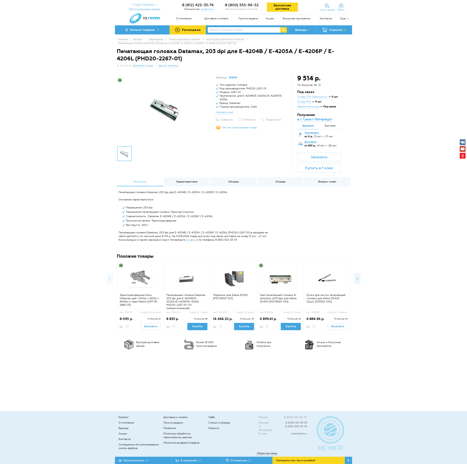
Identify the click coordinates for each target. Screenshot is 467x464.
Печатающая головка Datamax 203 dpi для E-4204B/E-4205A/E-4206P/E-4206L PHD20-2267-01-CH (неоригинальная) (186, 302)
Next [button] (357, 278)
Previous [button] (110, 278)
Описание (139, 181)
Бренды (124, 428)
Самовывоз (311, 132)
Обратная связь (267, 453)
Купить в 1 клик (319, 168)
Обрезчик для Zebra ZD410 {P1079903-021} (230, 297)
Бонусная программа (296, 18)
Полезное (169, 428)
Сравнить (226, 119)
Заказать (319, 157)
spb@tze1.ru (207, 9)
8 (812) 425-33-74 (198, 5)
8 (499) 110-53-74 (296, 422)
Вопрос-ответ (327, 181)
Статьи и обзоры (219, 422)
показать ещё (224, 112)
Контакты (326, 18)
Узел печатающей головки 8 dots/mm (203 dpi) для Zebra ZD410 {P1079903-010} (278, 298)
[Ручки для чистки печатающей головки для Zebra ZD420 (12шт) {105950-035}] (327, 279)
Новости (213, 428)
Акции (270, 18)
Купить (197, 326)
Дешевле (308, 125)
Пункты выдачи (248, 18)
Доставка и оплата (216, 18)
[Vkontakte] (463, 142)
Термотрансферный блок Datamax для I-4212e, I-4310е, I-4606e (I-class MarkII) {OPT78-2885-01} (140, 300)
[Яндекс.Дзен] (463, 156)
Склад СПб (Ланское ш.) (312, 96)
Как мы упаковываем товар (239, 127)
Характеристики (186, 181)
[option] (165, 110)
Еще (343, 18)
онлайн (191, 239)
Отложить (249, 119)
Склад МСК (304, 101)
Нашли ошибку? (168, 65)
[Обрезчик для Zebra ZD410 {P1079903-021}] (233, 279)
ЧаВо (211, 417)
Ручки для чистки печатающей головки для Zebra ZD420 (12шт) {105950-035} (326, 298)
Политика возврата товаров (181, 442)
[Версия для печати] (348, 66)
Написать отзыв (143, 65)
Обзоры (233, 181)
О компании (184, 18)
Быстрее (330, 125)
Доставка (310, 141)
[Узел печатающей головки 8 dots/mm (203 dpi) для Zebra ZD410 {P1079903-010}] (280, 279)
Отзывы (280, 181)
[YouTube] (463, 149)
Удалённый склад (308, 106)
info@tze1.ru (299, 433)
